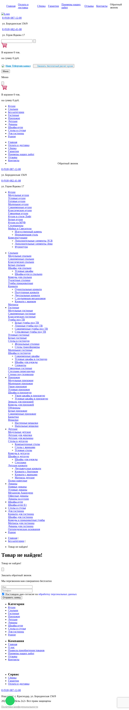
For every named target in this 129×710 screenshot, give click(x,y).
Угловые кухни (17, 198)
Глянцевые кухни (18, 213)
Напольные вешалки (26, 426)
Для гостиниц (16, 133)
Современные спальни (21, 258)
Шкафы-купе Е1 (17, 504)
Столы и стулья (17, 130)
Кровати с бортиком (26, 471)
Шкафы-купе (15, 127)
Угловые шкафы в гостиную (31, 359)
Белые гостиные (17, 337)
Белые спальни (16, 265)
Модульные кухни (18, 195)
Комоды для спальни (20, 277)
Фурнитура (21, 246)
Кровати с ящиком (25, 301)
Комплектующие (17, 237)
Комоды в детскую (19, 453)
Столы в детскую (18, 441)
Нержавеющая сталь (26, 234)
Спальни (13, 109)
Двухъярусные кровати (28, 468)
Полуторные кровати (27, 292)
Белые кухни (15, 219)
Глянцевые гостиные (20, 368)
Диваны (12, 124)
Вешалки (13, 419)
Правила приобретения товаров (26, 650)
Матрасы (13, 304)
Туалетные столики (19, 280)
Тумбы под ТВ (16, 319)
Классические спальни (21, 262)
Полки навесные (17, 480)
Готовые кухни (16, 201)
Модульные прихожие (20, 380)
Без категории (16, 112)
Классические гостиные (22, 316)
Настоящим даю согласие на (41, 594)
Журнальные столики (27, 344)
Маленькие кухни (18, 204)
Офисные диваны (18, 495)
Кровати (13, 286)
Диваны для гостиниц (20, 526)
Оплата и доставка (23, 6)
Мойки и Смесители (20, 228)
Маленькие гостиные (20, 350)
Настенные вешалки (26, 422)
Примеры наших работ (21, 154)
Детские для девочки (20, 435)
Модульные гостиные (20, 310)
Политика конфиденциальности (19, 706)
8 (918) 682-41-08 (12, 29)
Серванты (20, 365)
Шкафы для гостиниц (20, 517)
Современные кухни (20, 207)
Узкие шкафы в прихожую (30, 395)
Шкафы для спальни (19, 268)
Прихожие (14, 118)
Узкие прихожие (17, 386)
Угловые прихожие (19, 389)
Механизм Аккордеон (20, 492)
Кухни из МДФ (17, 222)
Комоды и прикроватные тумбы (26, 520)
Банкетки (13, 416)
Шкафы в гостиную (19, 353)
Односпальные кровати (28, 289)
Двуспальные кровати (27, 295)
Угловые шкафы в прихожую (31, 398)
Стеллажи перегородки (21, 371)
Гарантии (53, 6)
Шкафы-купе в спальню (28, 274)
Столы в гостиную (19, 340)
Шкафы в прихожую (20, 392)
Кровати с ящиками (26, 474)
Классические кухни (20, 210)
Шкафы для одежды (26, 362)
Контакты (102, 6)
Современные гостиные (22, 313)
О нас (11, 647)
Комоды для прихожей (21, 404)
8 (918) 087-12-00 (12, 17)
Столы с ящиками (25, 447)
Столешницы (15, 225)
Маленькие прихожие (20, 383)
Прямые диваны (17, 486)
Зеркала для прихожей (21, 401)
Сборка (41, 6)
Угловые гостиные (18, 334)
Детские (12, 121)
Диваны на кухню (18, 498)
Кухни (11, 106)
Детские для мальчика (20, 438)
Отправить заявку (12, 597)
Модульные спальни (19, 255)
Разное (12, 136)
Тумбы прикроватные (20, 283)
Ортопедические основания (24, 529)
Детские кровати (17, 465)
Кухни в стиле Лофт (19, 216)
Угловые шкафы (24, 271)
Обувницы (14, 407)
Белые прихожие (17, 410)
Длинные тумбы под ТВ (29, 325)
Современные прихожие (22, 413)
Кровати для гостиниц (21, 514)
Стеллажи (20, 462)
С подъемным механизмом (30, 298)
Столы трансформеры (27, 347)
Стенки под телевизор (21, 374)
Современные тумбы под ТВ (31, 328)
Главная (10, 6)
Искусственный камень (28, 231)
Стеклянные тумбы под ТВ (30, 331)
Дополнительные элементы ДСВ (34, 240)
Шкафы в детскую (18, 456)
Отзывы (89, 6)
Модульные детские (19, 432)
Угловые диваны (17, 489)
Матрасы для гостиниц (21, 523)
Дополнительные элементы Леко (34, 243)
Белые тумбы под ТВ (27, 322)
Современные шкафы (27, 356)
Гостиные (13, 115)
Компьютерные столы (27, 444)
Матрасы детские (25, 477)
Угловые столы (23, 450)
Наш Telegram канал (18, 65)
